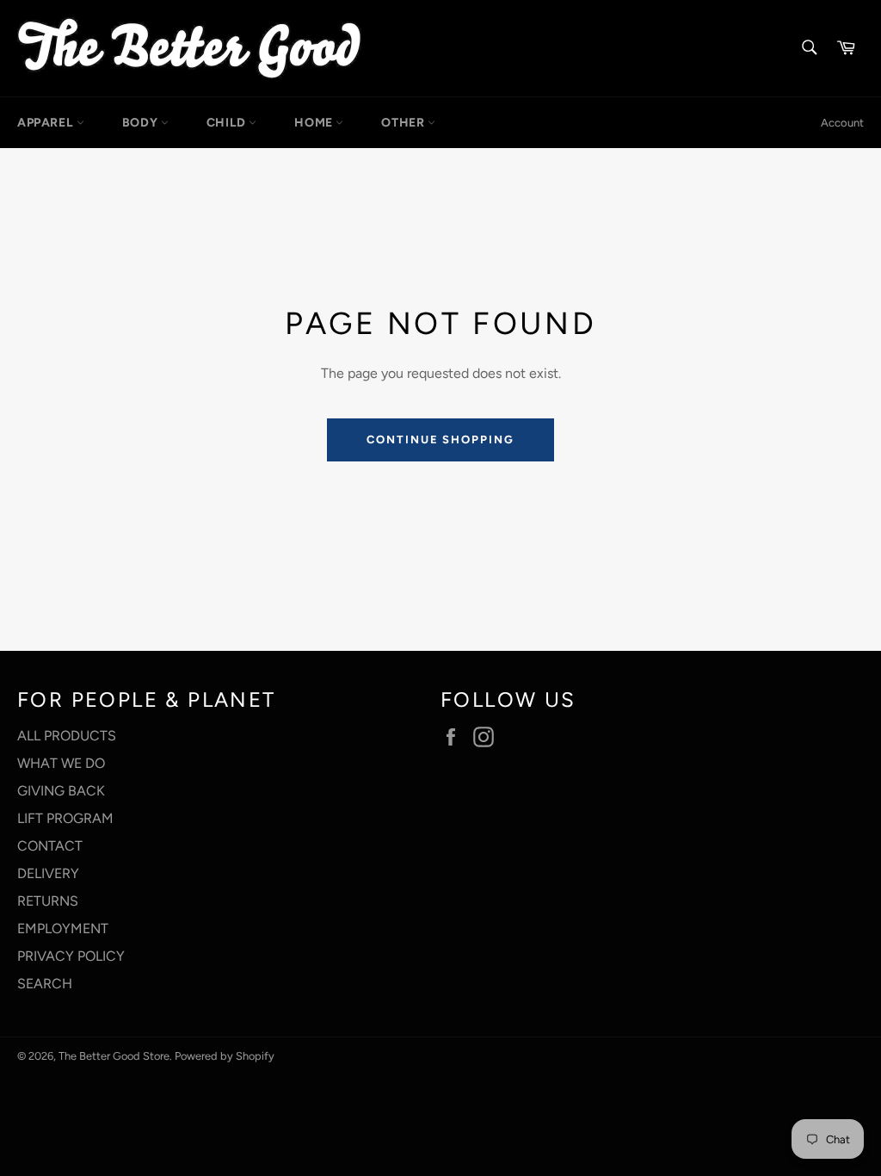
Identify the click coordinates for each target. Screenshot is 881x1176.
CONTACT (50, 846)
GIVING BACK (61, 791)
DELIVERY (48, 873)
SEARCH (44, 983)
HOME (315, 122)
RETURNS (47, 901)
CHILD (228, 122)
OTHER (404, 122)
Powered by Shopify (224, 1055)
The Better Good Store (114, 1055)
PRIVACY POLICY (71, 956)
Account (842, 122)
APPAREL (47, 122)
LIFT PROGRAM (65, 818)
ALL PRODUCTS (66, 735)
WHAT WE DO (61, 763)
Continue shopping (440, 439)
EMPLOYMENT (62, 928)
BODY (141, 122)
